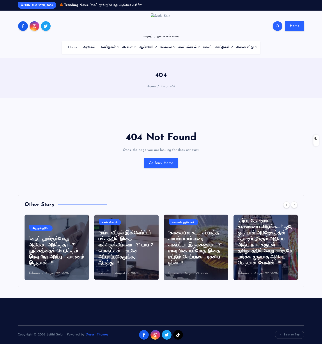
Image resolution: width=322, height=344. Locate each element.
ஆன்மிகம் (147, 47)
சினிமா (127, 47)
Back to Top (292, 334)
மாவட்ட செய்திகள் (216, 47)
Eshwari (34, 273)
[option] (57, 247)
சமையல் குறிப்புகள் (183, 222)
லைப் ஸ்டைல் (187, 47)
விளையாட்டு (245, 47)
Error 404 (168, 86)
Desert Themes (97, 334)
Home (294, 26)
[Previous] (286, 204)
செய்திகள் (108, 47)
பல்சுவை (166, 47)
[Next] (294, 204)
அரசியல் (89, 47)
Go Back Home (161, 163)
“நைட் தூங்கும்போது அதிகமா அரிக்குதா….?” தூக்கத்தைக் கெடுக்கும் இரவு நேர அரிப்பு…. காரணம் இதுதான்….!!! (56, 251)
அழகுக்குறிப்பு (41, 228)
